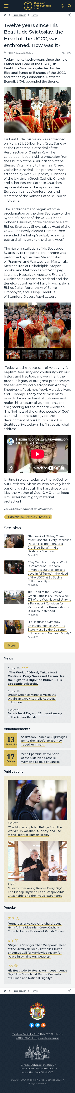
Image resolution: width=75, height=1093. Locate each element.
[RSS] (43, 1025)
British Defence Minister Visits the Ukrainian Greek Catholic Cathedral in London (32, 698)
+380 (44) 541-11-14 (26, 1037)
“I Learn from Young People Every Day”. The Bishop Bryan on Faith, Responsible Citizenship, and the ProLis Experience (36, 891)
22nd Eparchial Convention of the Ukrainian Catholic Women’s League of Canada (40, 757)
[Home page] (5, 15)
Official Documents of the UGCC (37, 1068)
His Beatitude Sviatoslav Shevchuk (28, 516)
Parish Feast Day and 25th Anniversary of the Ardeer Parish (35, 715)
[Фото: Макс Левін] (13, 354)
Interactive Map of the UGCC (37, 1072)
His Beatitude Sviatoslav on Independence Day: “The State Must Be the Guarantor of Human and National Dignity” (49, 627)
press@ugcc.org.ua (48, 1037)
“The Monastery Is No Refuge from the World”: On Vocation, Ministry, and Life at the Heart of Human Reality (35, 830)
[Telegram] (37, 1025)
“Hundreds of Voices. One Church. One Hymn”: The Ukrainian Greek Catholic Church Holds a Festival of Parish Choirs (36, 927)
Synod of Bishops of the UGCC (37, 1064)
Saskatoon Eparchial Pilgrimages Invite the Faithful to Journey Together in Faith (44, 740)
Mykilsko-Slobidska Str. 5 (25, 1034)
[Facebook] (31, 1025)
